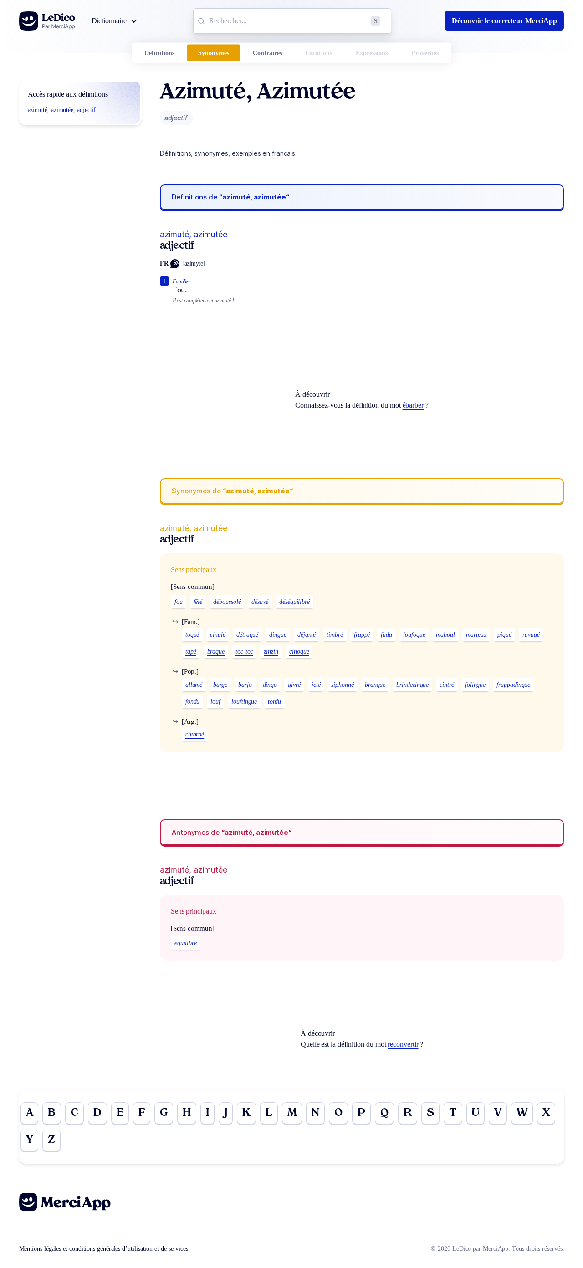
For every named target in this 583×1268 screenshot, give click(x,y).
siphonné (342, 684)
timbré (335, 634)
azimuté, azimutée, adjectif (62, 110)
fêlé (198, 601)
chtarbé (194, 734)
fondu (192, 701)
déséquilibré (294, 601)
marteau (476, 634)
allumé (194, 684)
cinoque (299, 651)
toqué (192, 634)
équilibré (185, 943)
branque (375, 684)
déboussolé (226, 601)
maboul (445, 634)
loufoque (414, 634)
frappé (362, 634)
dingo (270, 684)
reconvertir (403, 1044)
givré (294, 684)
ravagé (531, 634)
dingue (277, 634)
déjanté (306, 634)
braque (216, 651)
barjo (245, 684)
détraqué (247, 634)
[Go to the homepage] (47, 21)
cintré (447, 684)
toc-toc (244, 651)
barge (220, 684)
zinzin (271, 651)
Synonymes (213, 53)
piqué (504, 634)
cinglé (217, 634)
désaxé (259, 601)
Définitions (159, 53)
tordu (274, 701)
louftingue (244, 701)
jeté (316, 684)
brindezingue (412, 684)
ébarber (413, 405)
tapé (190, 651)
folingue (475, 684)
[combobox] (292, 21)
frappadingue (513, 684)
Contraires (267, 53)
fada (386, 634)
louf (215, 701)
